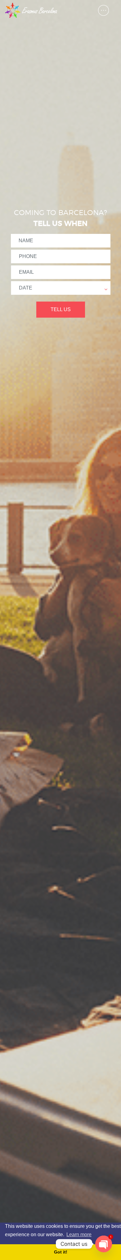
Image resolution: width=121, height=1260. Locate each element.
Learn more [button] (79, 1234)
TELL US (61, 309)
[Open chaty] (103, 1244)
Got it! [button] (60, 1251)
